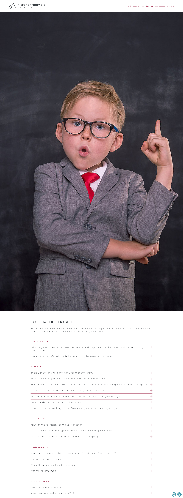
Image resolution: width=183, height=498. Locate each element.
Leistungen (138, 6)
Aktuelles (160, 6)
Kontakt (171, 6)
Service (149, 6)
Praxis (128, 6)
